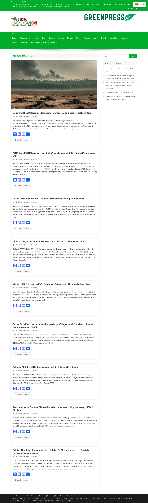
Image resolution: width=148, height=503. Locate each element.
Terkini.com (68, 4)
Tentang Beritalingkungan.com (21, 4)
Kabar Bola (24, 6)
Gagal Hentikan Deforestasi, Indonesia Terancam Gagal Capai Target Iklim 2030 (52, 113)
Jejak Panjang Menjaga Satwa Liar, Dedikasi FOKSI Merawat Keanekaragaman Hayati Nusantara (120, 85)
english (103, 38)
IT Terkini (66, 6)
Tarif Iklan (36, 4)
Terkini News (78, 4)
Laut (43, 38)
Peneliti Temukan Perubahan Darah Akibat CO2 (120, 70)
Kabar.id (87, 4)
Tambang (53, 42)
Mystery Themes (74, 496)
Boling (78, 38)
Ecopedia (87, 38)
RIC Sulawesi (35, 42)
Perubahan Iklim (25, 38)
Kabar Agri (127, 4)
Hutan (14, 38)
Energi (96, 38)
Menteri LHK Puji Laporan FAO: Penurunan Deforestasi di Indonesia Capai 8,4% (51, 284)
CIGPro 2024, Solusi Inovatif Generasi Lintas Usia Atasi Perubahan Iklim (48, 241)
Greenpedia (124, 38)
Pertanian (24, 42)
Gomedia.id (57, 6)
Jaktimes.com (47, 6)
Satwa (36, 38)
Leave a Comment (31, 116)
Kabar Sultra (118, 4)
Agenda (61, 38)
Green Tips (113, 38)
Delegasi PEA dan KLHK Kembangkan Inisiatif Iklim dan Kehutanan (45, 367)
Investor (43, 4)
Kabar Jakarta (96, 4)
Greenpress (58, 4)
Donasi (51, 4)
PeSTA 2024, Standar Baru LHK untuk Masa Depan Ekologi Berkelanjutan (49, 198)
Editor (20, 116)
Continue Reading (23, 140)
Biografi (70, 38)
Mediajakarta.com (35, 6)
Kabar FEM (15, 6)
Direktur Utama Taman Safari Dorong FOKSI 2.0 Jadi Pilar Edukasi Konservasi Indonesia (120, 77)
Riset (45, 42)
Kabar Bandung (107, 4)
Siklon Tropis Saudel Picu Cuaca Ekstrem (119, 92)
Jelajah (14, 42)
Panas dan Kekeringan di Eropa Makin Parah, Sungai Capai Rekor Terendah (121, 97)
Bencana (52, 38)
